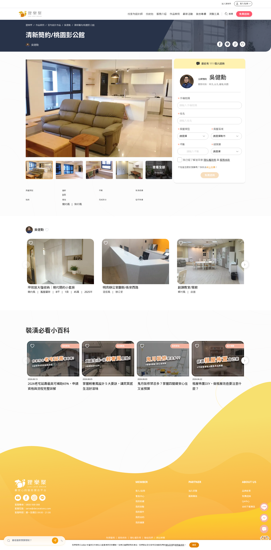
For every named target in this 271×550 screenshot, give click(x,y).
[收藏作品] (242, 44)
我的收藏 (140, 501)
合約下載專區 (248, 506)
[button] (26, 264)
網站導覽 (160, 537)
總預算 (217, 144)
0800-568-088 (33, 504)
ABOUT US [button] (249, 482)
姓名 (182, 113)
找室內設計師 (135, 14)
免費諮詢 (244, 14)
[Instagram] (34, 498)
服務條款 (225, 160)
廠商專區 (193, 496)
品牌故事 (246, 490)
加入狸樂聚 (226, 3)
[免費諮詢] (264, 529)
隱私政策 (169, 545)
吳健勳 (35, 45)
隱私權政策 (210, 160)
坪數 (182, 144)
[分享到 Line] (227, 44)
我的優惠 (140, 522)
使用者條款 (179, 545)
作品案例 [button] (175, 14)
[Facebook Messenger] (264, 518)
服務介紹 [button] (162, 14)
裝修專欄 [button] (201, 14)
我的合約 (140, 517)
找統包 (149, 14)
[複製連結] (235, 44)
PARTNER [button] (195, 482)
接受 (194, 545)
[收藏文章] (32, 346)
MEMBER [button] (142, 482)
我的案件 (140, 511)
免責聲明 (110, 537)
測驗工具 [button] (214, 14)
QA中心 (246, 501)
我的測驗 (140, 506)
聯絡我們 (148, 537)
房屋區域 (218, 129)
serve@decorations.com (38, 508)
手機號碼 (185, 98)
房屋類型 (185, 129)
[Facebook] (26, 498)
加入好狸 (193, 490)
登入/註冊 (140, 490)
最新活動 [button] (188, 14)
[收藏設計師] (47, 229)
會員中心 (140, 496)
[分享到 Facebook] (220, 44)
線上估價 (210, 167)
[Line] (264, 507)
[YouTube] (18, 498)
